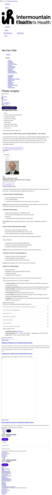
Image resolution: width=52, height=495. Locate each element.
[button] (26, 306)
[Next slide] (8, 430)
